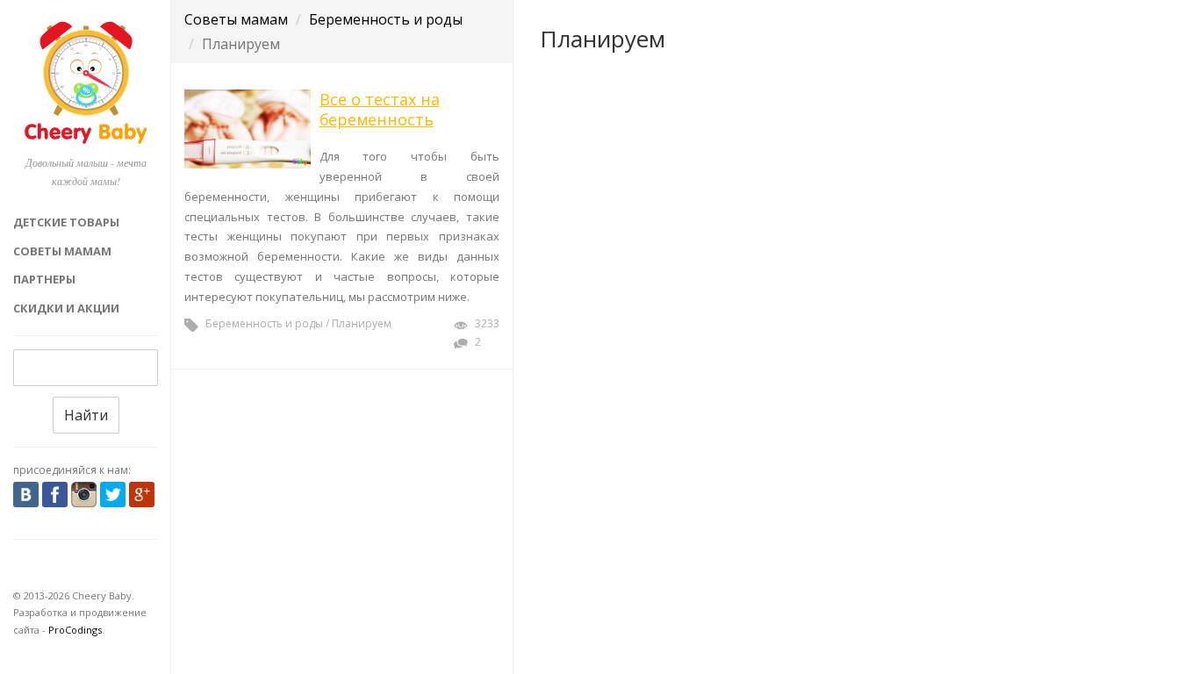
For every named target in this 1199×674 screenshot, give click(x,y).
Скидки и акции (66, 308)
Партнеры (44, 279)
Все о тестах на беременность (379, 109)
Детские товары (66, 222)
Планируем (361, 323)
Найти (86, 415)
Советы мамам (62, 251)
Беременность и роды (386, 19)
